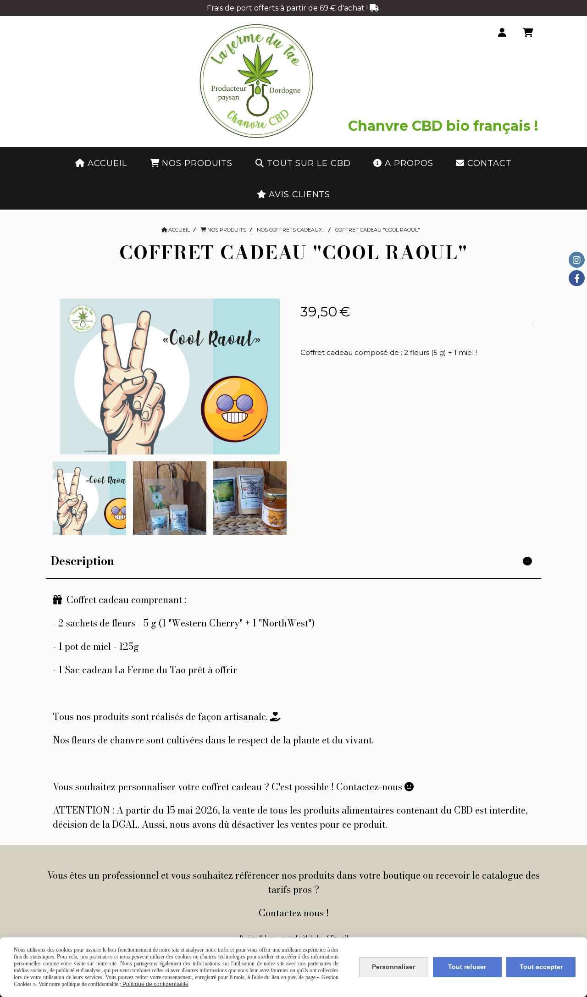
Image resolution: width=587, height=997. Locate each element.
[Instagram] (577, 260)
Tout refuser (467, 966)
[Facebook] (577, 278)
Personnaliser (393, 966)
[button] (274, 498)
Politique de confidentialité (154, 984)
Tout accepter (541, 966)
